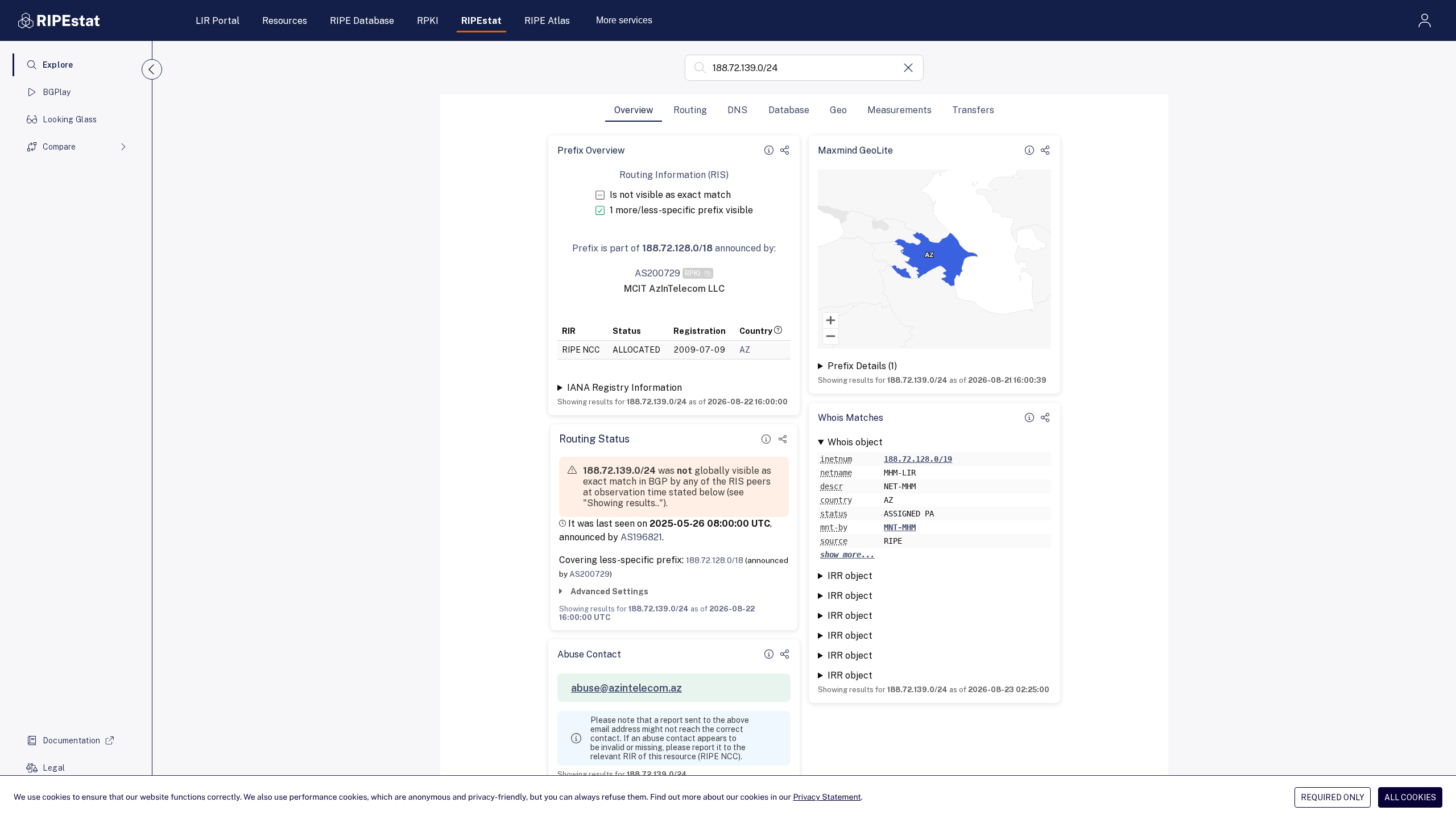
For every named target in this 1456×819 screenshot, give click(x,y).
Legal (54, 767)
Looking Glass (70, 119)
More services (624, 20)
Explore (58, 64)
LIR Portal (217, 20)
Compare (59, 146)
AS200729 (589, 573)
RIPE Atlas (547, 20)
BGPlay (57, 92)
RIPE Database (362, 20)
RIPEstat (481, 20)
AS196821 (641, 537)
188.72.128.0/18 (714, 560)
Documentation (72, 740)
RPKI (428, 20)
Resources (284, 20)
